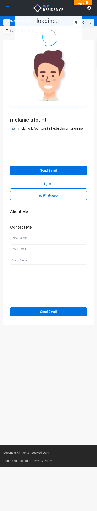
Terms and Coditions (16, 460)
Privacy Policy (43, 460)
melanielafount (28, 120)
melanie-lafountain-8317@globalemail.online (50, 128)
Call (50, 184)
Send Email (48, 170)
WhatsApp (50, 195)
